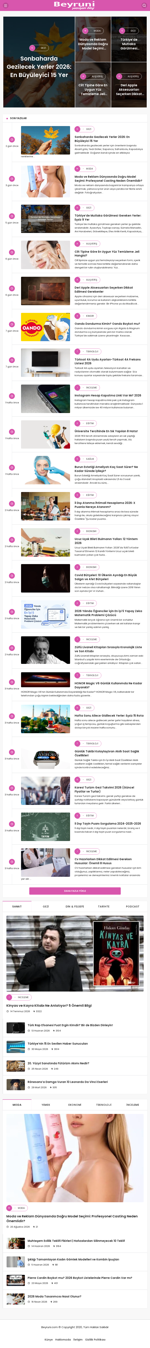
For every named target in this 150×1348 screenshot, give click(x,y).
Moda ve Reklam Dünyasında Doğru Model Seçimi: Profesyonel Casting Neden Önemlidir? (108, 178)
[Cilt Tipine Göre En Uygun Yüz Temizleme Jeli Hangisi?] (93, 85)
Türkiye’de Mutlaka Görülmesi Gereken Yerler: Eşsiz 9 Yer (108, 217)
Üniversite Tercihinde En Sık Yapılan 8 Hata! (106, 431)
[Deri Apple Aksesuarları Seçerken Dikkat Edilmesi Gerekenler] (129, 85)
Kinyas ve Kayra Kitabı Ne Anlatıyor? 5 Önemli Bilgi (49, 1005)
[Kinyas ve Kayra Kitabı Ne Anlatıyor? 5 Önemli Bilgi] (75, 954)
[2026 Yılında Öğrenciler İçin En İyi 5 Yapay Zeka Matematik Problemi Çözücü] (45, 614)
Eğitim (85, 423)
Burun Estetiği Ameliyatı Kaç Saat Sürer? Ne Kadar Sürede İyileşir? (106, 469)
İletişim (77, 1339)
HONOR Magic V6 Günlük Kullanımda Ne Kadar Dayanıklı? (108, 685)
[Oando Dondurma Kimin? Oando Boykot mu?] (45, 327)
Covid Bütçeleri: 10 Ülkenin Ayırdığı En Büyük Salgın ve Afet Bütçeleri (106, 577)
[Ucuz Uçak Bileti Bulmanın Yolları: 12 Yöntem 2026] (45, 542)
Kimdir (85, 315)
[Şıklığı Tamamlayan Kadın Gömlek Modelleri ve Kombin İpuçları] (16, 1261)
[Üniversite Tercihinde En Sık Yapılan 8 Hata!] (45, 434)
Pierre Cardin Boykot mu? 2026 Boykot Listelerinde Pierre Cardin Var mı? (80, 1278)
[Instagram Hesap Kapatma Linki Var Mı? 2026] (45, 399)
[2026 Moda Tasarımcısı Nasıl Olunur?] (16, 1299)
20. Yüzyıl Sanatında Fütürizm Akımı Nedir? (58, 1063)
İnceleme (87, 387)
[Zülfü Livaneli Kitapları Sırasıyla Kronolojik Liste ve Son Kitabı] (45, 650)
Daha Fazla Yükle (75, 890)
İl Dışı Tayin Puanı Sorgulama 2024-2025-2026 (108, 823)
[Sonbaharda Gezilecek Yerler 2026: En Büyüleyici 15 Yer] (39, 62)
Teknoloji (87, 351)
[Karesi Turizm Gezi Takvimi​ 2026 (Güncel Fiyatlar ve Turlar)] (45, 791)
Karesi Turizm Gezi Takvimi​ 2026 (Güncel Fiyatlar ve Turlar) (104, 789)
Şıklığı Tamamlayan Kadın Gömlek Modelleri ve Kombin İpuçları (73, 1259)
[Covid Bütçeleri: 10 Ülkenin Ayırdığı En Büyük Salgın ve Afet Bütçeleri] (45, 578)
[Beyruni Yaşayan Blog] (75, 5)
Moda (84, 168)
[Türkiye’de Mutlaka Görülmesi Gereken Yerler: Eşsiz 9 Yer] (129, 39)
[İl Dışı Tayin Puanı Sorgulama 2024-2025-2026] (45, 827)
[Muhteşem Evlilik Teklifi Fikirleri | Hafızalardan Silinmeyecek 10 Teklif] (16, 1243)
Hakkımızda (63, 1339)
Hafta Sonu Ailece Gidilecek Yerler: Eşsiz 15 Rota (109, 716)
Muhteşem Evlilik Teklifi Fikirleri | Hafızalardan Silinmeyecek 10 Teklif (76, 1241)
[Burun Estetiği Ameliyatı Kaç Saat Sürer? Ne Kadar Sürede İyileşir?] (45, 470)
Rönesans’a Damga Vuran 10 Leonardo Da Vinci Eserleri (68, 1082)
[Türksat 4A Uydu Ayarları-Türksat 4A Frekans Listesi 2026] (45, 362)
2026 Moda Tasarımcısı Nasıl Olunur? (54, 1296)
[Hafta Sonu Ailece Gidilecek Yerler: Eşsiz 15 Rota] (45, 719)
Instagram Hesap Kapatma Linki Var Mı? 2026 (108, 395)
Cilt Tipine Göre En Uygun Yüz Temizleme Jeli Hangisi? (107, 253)
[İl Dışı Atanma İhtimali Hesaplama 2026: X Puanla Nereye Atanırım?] (45, 506)
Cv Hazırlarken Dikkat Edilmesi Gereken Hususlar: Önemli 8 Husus (103, 861)
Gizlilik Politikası (95, 1339)
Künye (49, 1339)
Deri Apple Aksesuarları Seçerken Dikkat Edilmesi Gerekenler (104, 290)
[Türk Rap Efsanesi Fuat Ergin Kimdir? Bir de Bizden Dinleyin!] (16, 1027)
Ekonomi (86, 531)
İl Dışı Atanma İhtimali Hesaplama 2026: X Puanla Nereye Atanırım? (105, 505)
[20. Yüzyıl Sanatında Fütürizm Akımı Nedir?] (16, 1066)
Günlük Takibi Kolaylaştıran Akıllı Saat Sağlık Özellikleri (107, 753)
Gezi (84, 129)
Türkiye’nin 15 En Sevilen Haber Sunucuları (58, 1044)
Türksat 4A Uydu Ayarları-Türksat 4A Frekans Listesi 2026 (108, 361)
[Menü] (6, 5)
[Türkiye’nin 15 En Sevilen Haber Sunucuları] (16, 1047)
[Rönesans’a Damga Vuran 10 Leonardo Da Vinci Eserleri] (16, 1084)
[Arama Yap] (144, 5)
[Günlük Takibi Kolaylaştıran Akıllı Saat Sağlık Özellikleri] (45, 754)
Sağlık (85, 458)
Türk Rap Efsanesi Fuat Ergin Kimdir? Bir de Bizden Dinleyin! (70, 1025)
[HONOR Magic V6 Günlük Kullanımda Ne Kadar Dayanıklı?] (45, 679)
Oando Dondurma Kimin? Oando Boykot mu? (107, 324)
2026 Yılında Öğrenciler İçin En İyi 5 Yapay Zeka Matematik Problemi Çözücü (108, 613)
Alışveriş (87, 243)
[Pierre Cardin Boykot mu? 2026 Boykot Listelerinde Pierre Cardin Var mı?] (16, 1280)
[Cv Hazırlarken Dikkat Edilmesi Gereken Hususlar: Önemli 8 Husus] (45, 862)
